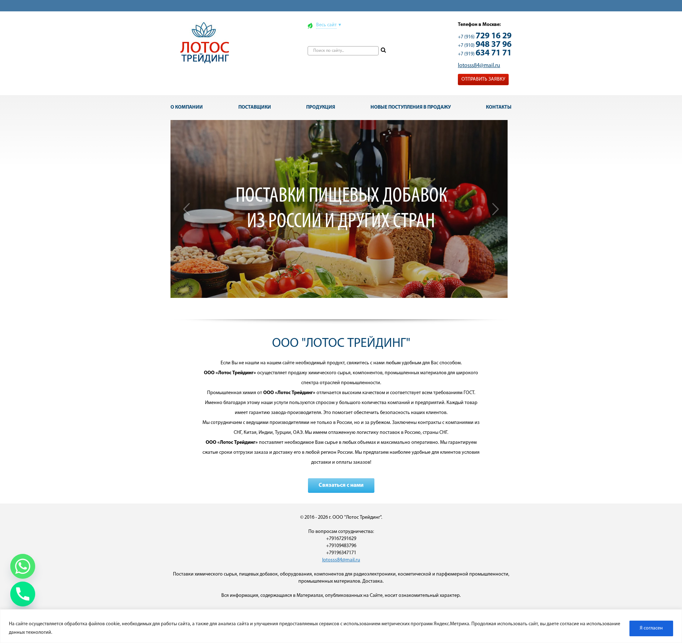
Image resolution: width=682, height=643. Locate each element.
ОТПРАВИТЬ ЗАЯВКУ (483, 79)
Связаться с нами (341, 485)
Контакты (499, 107)
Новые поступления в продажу (410, 107)
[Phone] (22, 594)
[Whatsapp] (22, 566)
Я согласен (651, 628)
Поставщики (254, 107)
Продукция (320, 107)
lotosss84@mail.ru (479, 66)
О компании (186, 107)
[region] (341, 626)
